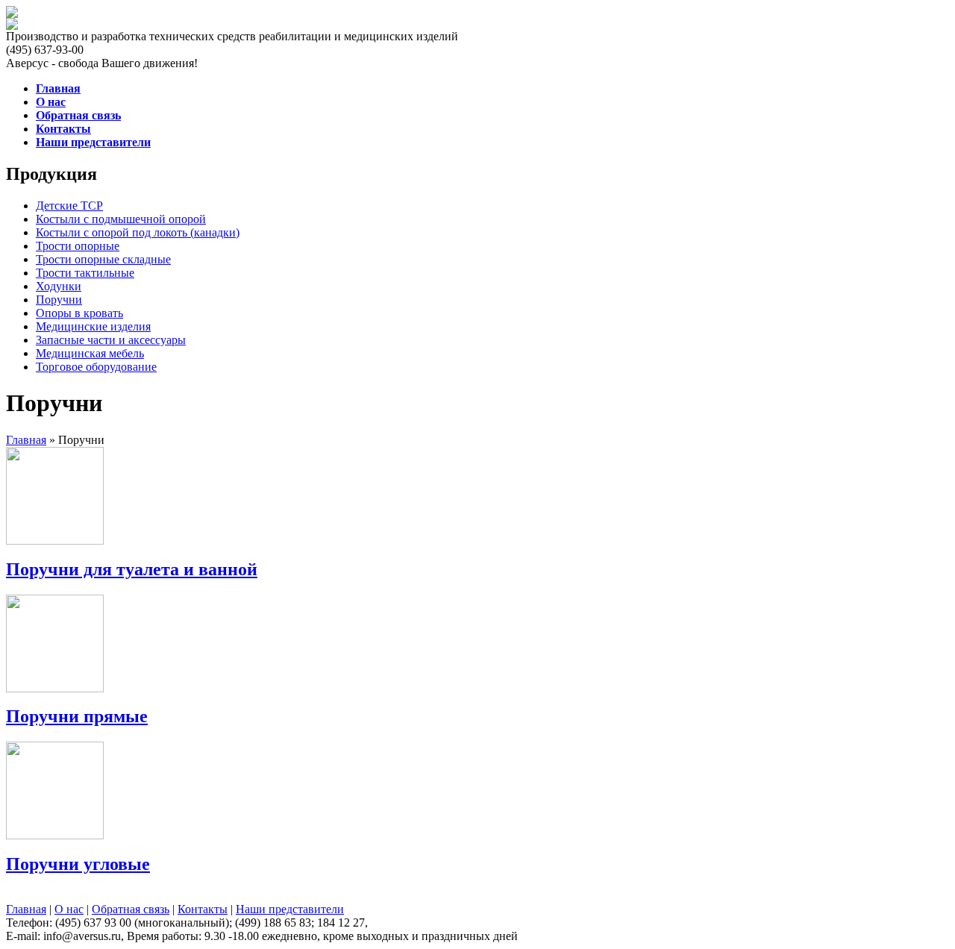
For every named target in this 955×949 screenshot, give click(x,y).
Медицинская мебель (90, 353)
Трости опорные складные (103, 259)
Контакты (203, 909)
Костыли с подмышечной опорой (121, 219)
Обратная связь (130, 909)
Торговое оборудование (96, 366)
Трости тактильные (85, 272)
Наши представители (290, 909)
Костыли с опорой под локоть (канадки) (137, 232)
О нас (69, 909)
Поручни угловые (78, 864)
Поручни (59, 299)
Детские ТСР (69, 205)
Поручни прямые (77, 716)
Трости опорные (77, 245)
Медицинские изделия (93, 326)
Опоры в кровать (79, 313)
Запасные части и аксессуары (111, 339)
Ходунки (58, 286)
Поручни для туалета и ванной (131, 569)
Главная (26, 439)
